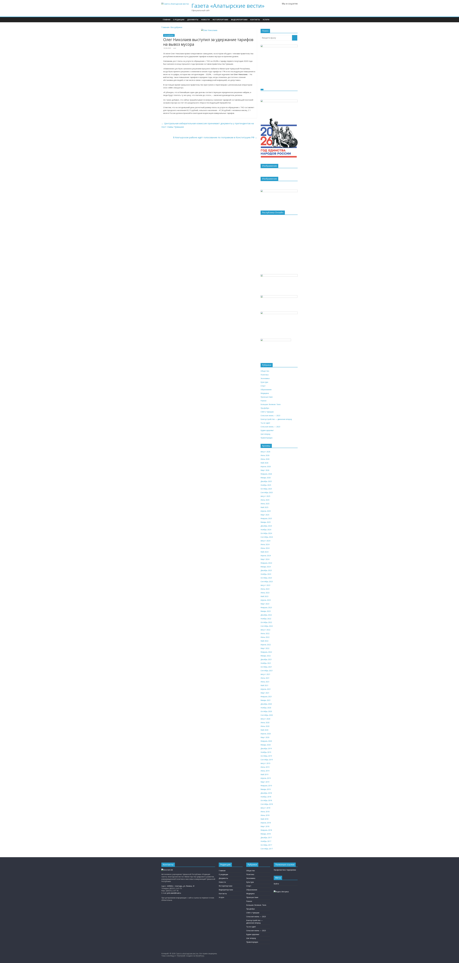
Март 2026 (265, 470)
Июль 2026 (265, 455)
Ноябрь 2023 (266, 574)
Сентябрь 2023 (267, 581)
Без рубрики (168, 35)
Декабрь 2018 (266, 793)
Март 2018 (265, 826)
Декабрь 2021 (266, 659)
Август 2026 (265, 452)
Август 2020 (265, 719)
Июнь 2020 (265, 726)
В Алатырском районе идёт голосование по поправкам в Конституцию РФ (215, 137)
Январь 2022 (266, 656)
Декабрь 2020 (266, 704)
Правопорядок (267, 438)
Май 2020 (264, 730)
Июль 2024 (265, 544)
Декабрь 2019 (266, 748)
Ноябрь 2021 (266, 663)
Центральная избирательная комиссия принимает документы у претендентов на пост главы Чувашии (207, 125)
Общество (265, 371)
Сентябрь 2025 (267, 492)
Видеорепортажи (239, 19)
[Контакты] (167, 870)
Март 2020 (265, 737)
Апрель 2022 (266, 644)
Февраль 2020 (266, 741)
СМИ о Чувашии (267, 412)
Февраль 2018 (266, 830)
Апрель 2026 (266, 466)
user (174, 48)
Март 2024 (265, 559)
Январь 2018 (266, 834)
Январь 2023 (266, 611)
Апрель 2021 (266, 689)
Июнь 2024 (265, 548)
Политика (264, 375)
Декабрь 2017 (266, 837)
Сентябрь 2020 (267, 715)
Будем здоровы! (267, 430)
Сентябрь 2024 (267, 537)
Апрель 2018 (266, 823)
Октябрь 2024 (266, 533)
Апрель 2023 (266, 600)
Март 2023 (265, 604)
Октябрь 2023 (266, 578)
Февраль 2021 (266, 696)
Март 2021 (265, 693)
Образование (266, 389)
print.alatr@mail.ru (174, 893)
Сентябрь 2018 (267, 804)
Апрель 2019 (266, 778)
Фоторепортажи (220, 19)
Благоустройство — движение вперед (276, 419)
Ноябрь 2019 (266, 752)
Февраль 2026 (266, 474)
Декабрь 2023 (266, 570)
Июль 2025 (265, 500)
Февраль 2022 (266, 652)
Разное (263, 401)
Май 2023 (264, 596)
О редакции (178, 19)
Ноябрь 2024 (266, 529)
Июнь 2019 (265, 771)
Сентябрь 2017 (267, 849)
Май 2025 (264, 507)
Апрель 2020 (266, 733)
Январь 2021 (266, 700)
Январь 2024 (266, 567)
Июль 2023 (265, 589)
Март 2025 (265, 515)
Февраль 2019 (266, 785)
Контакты (255, 19)
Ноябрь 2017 (266, 841)
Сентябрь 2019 (267, 759)
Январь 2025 (266, 522)
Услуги (266, 19)
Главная (166, 19)
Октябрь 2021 (266, 667)
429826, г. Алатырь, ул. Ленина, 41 (181, 886)
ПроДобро (265, 408)
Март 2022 (265, 648)
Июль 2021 (265, 678)
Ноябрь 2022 (266, 618)
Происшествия (267, 397)
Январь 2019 (266, 789)
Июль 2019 (265, 767)
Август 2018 (265, 808)
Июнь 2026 (265, 459)
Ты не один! (265, 423)
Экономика (265, 378)
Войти (276, 884)
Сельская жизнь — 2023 (270, 415)
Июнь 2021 (265, 682)
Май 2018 (264, 819)
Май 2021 (264, 685)
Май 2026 (264, 463)
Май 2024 (264, 552)
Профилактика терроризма (285, 870)
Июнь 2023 (265, 592)
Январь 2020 (266, 745)
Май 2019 (264, 774)
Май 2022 (264, 641)
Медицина (265, 393)
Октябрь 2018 (266, 800)
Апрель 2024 (266, 555)
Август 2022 (265, 630)
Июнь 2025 (265, 503)
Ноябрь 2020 (266, 708)
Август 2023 (265, 585)
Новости (205, 19)
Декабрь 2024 (266, 526)
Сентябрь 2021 (267, 670)
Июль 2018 (265, 811)
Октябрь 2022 (266, 622)
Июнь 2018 (265, 815)
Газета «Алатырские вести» (228, 5)
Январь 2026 (266, 477)
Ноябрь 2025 (266, 485)
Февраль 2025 (266, 518)
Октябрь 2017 (266, 845)
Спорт (263, 386)
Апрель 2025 (266, 511)
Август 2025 (265, 496)
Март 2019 (265, 782)
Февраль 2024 (266, 563)
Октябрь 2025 (266, 489)
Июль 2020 (265, 722)
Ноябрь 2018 (266, 797)
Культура (264, 382)
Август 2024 (265, 541)
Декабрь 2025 (266, 481)
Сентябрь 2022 (267, 626)
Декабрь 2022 (266, 615)
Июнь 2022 (265, 637)
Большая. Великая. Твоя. (271, 404)
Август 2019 (265, 763)
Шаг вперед (265, 434)
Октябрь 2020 (266, 711)
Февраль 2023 (266, 607)
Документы (192, 19)
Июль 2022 (265, 633)
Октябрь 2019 (266, 756)
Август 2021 (265, 674)
